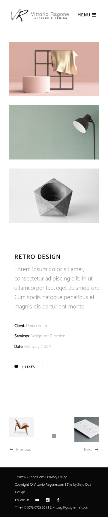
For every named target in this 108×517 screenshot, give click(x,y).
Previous (23, 449)
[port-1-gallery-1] (54, 69)
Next (88, 449)
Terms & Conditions (29, 477)
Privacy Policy (57, 477)
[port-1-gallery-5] (54, 132)
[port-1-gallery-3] (54, 196)
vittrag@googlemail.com (71, 507)
